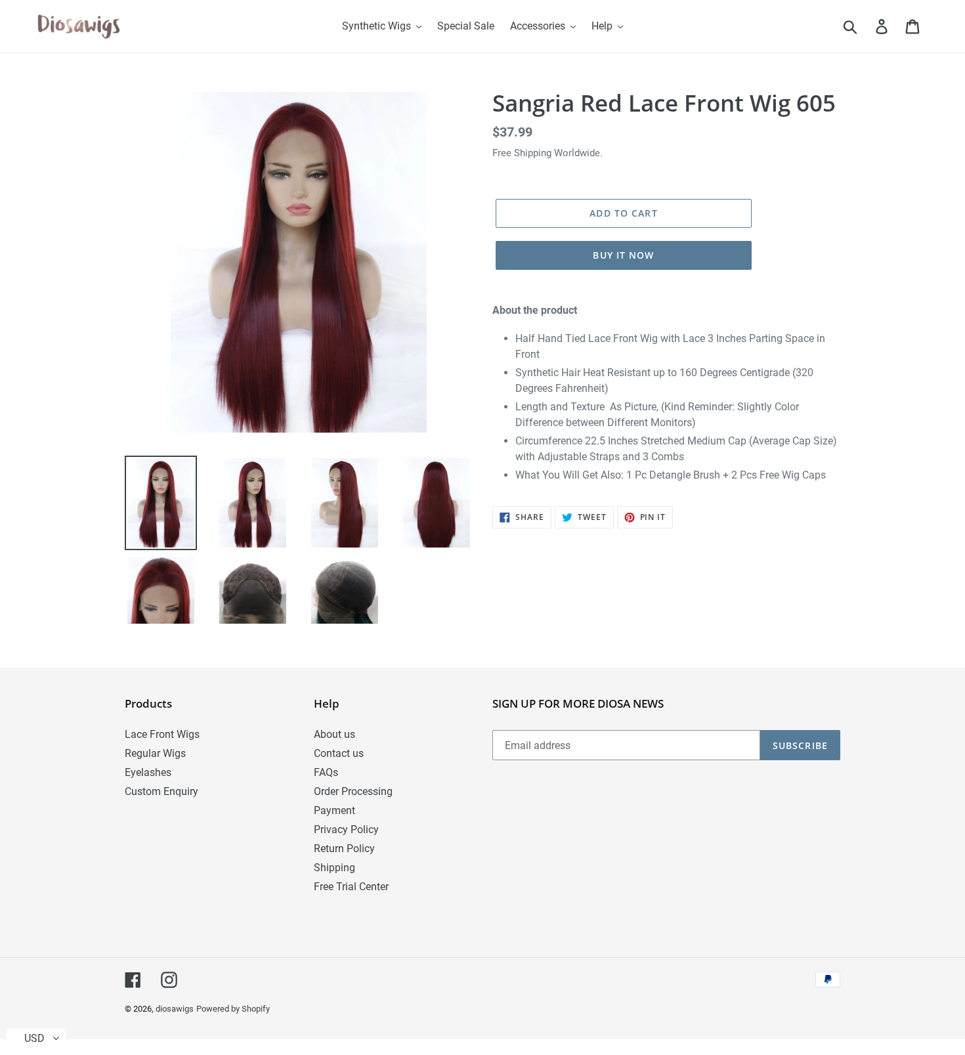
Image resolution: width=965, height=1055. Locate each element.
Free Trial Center (351, 886)
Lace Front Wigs (162, 734)
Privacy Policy (346, 829)
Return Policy (344, 848)
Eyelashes (148, 772)
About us (334, 734)
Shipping (334, 867)
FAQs (326, 772)
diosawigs (175, 1009)
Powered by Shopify (233, 1009)
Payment (334, 810)
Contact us (339, 753)
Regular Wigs (155, 753)
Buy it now (623, 255)
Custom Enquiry (161, 791)
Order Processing (353, 791)
